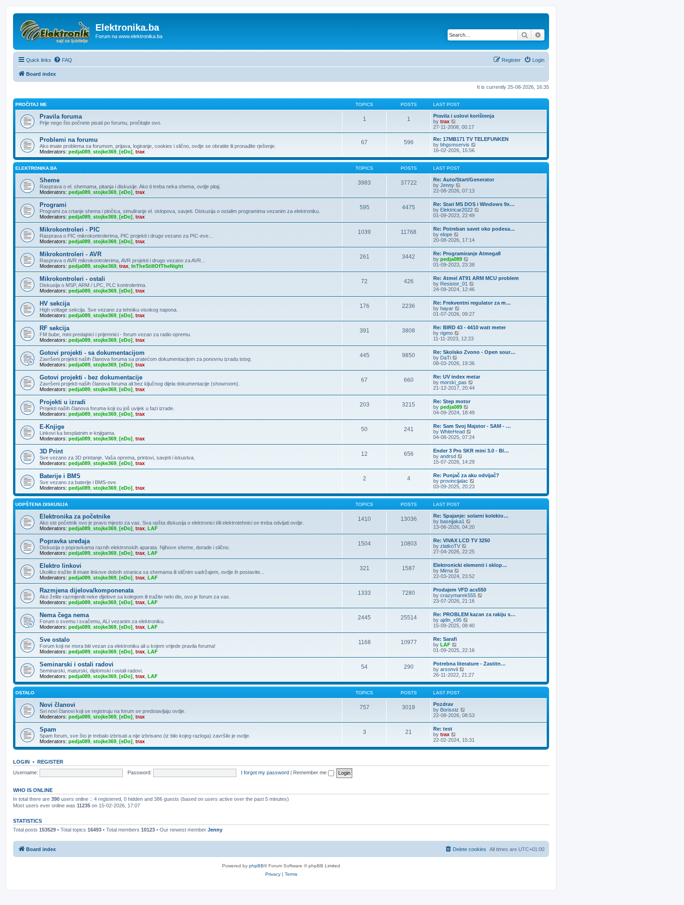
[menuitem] (63, 60)
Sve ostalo (55, 639)
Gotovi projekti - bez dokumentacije (91, 377)
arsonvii (449, 669)
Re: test (442, 729)
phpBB (256, 865)
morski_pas (453, 382)
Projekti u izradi (63, 402)
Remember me (310, 772)
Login (21, 762)
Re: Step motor (451, 401)
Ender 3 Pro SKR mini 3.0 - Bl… (471, 450)
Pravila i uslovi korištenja (463, 116)
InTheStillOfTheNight (157, 266)
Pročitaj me (31, 104)
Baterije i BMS (60, 475)
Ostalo (24, 692)
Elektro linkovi (60, 565)
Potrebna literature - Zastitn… (469, 663)
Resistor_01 (454, 283)
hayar (446, 308)
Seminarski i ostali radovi (77, 664)
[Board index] (55, 30)
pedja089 (79, 151)
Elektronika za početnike (75, 516)
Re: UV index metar (456, 376)
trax (444, 121)
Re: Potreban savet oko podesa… (474, 229)
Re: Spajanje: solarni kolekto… (471, 516)
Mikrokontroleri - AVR (70, 254)
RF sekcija (54, 328)
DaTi (445, 357)
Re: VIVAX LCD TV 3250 (461, 540)
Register (50, 762)
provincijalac (454, 481)
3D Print (51, 451)
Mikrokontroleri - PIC (70, 229)
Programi (53, 204)
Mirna (446, 570)
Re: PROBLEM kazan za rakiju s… (474, 614)
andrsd (448, 456)
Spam (48, 729)
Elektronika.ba (36, 168)
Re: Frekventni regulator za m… (472, 303)
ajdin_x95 (451, 620)
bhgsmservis (454, 144)
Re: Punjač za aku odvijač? (466, 475)
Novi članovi (57, 704)
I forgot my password (265, 772)
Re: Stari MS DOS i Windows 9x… (474, 204)
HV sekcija (55, 303)
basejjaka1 (452, 521)
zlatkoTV (450, 546)
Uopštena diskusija (41, 504)
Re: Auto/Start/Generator (463, 179)
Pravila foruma (61, 116)
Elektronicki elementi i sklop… (470, 565)
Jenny (447, 185)
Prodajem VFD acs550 (459, 589)
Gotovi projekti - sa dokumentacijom (92, 352)
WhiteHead (452, 431)
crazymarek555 (458, 595)
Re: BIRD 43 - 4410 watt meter (469, 327)
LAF (153, 528)
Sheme (50, 180)
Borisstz (449, 709)
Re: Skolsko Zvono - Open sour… (474, 352)
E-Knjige (52, 426)
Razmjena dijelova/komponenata (87, 590)
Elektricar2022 (456, 210)
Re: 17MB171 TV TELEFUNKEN (471, 139)
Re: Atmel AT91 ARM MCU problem (476, 278)
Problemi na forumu (69, 139)
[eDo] (126, 151)
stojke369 (104, 151)
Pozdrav (443, 704)
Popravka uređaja (65, 541)
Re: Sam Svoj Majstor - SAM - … (472, 426)
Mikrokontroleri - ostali (72, 278)
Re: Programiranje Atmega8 (467, 253)
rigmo (446, 333)
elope (446, 234)
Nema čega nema (64, 615)
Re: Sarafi (445, 639)
